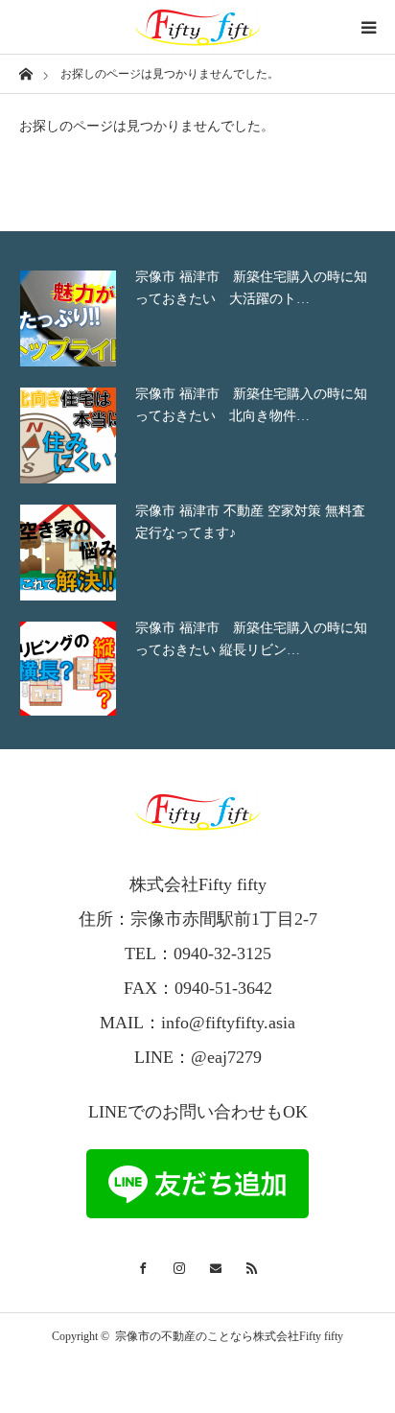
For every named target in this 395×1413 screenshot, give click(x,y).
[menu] (368, 27)
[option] (197, 318)
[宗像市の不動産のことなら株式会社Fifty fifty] (197, 27)
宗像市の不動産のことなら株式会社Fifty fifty (229, 1336)
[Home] (25, 72)
